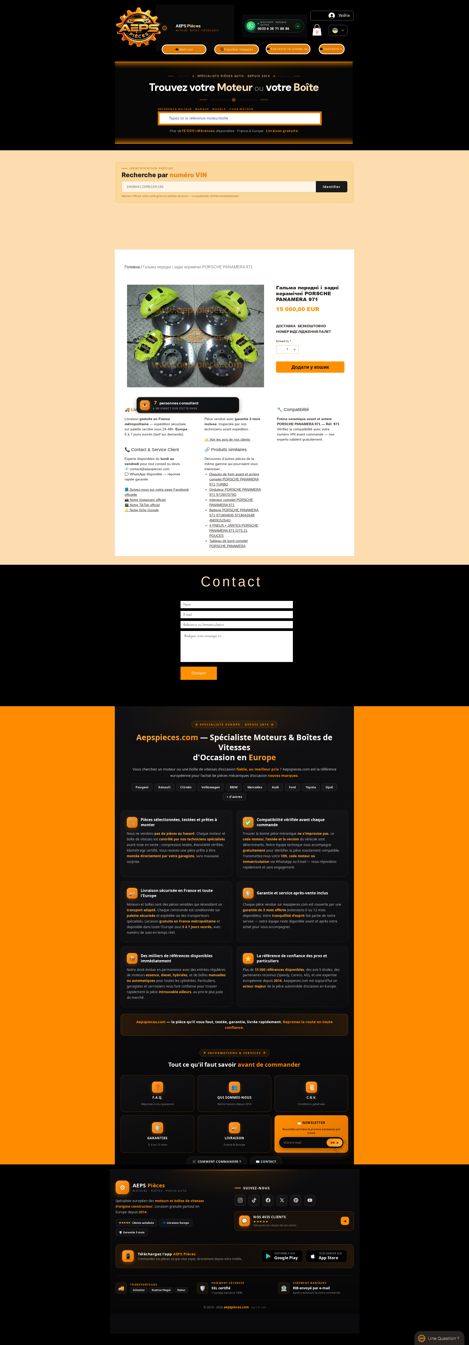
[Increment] (295, 349)
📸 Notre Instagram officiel (145, 500)
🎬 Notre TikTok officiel (142, 505)
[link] (317, 30)
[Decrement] (280, 349)
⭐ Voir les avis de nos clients (227, 439)
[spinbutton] (287, 349)
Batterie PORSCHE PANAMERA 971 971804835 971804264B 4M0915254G (233, 515)
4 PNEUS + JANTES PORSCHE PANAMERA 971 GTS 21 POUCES (233, 530)
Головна (132, 267)
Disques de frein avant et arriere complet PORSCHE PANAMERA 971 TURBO (234, 479)
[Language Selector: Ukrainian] (338, 30)
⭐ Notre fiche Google (142, 510)
